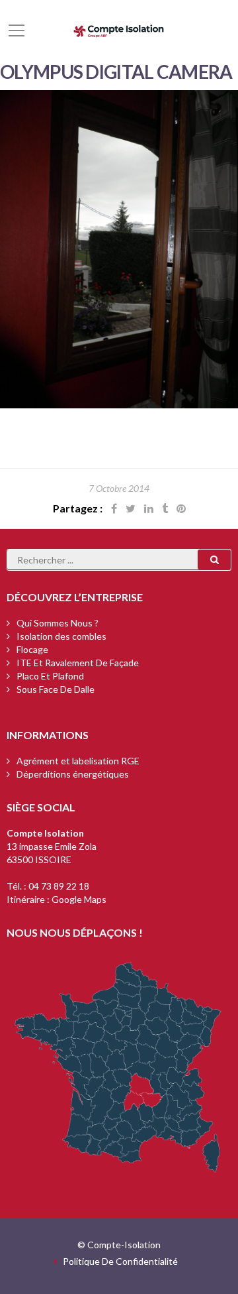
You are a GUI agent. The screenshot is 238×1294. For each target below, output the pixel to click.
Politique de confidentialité (120, 1261)
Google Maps (79, 899)
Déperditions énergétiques (73, 774)
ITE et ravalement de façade (78, 662)
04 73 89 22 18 (58, 886)
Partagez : (77, 508)
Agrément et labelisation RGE (78, 760)
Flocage (32, 649)
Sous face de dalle (56, 689)
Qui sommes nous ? (58, 622)
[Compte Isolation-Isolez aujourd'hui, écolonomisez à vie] (119, 29)
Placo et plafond (50, 675)
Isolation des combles (61, 636)
